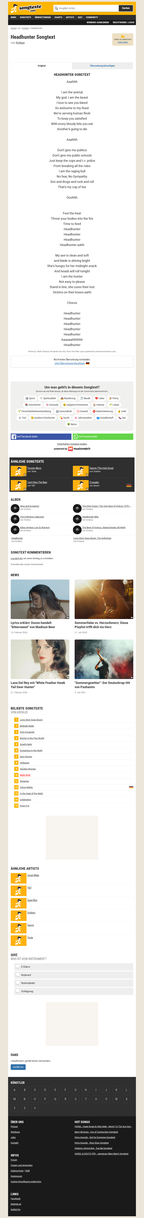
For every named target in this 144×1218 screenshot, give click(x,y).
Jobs (13, 1137)
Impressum (16, 1176)
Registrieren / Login (123, 22)
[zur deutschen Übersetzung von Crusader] (129, 485)
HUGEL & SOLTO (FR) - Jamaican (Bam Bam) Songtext (101, 1153)
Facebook (16, 1198)
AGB (27, 1170)
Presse (14, 1126)
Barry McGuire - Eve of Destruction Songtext (96, 1132)
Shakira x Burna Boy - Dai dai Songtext (93, 1148)
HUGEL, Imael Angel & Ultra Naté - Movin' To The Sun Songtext (105, 1126)
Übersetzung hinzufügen (102, 65)
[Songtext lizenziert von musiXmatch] (72, 448)
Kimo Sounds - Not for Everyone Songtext (95, 1137)
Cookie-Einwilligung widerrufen (26, 1181)
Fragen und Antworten (21, 1165)
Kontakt (14, 1143)
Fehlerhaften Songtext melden (72, 444)
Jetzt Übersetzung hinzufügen (70, 363)
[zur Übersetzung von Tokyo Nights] (131, 787)
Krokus (20, 42)
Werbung (15, 1132)
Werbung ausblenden (98, 22)
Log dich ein (17, 558)
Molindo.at (16, 1204)
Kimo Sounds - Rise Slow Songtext (92, 1143)
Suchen (126, 8)
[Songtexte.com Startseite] (27, 9)
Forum (14, 1160)
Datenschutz (17, 1170)
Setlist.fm (15, 1209)
